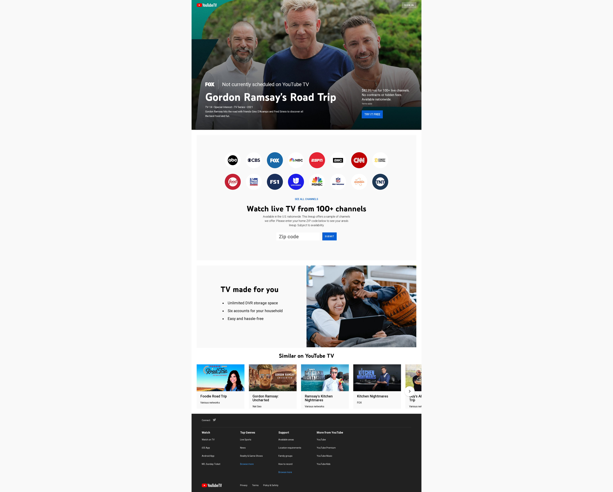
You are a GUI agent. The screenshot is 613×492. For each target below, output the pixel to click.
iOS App (206, 447)
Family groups (285, 456)
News (243, 447)
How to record (285, 464)
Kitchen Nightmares (372, 396)
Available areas (286, 439)
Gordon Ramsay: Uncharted (266, 398)
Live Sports (245, 439)
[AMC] (338, 160)
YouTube (321, 439)
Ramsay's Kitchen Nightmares (319, 398)
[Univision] (295, 182)
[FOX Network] (274, 160)
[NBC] (295, 160)
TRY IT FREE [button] (372, 114)
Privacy (243, 485)
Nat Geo (257, 406)
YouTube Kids (323, 464)
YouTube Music (324, 456)
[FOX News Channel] (253, 182)
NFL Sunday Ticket (211, 464)
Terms (255, 485)
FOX (359, 402)
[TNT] (380, 182)
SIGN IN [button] (409, 5)
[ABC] (232, 160)
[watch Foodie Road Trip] (220, 378)
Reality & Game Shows (251, 456)
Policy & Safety (270, 485)
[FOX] (210, 84)
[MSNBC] (317, 182)
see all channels (306, 199)
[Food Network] (232, 182)
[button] (410, 391)
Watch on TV (208, 439)
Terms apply (367, 104)
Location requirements (289, 447)
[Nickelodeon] (359, 182)
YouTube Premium (326, 447)
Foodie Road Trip (213, 396)
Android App (208, 456)
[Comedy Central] (380, 160)
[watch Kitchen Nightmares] (377, 378)
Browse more (247, 464)
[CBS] (253, 160)
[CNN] (359, 160)
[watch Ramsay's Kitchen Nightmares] (325, 378)
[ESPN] (317, 160)
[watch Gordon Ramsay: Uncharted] (273, 378)
